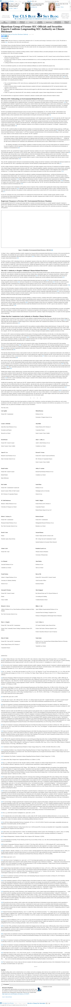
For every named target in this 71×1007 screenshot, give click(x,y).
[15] (22, 183)
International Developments (57, 22)
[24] (19, 281)
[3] (64, 102)
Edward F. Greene (65, 16)
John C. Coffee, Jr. (14, 8)
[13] (18, 179)
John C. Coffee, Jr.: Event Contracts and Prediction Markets (14, 5)
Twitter (36, 1)
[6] (16, 125)
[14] (62, 180)
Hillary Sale (34, 7)
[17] (4, 191)
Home (16, 1)
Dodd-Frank (49, 22)
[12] (63, 171)
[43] (66, 387)
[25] (54, 281)
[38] (17, 357)
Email (34, 1)
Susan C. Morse (60, 7)
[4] (50, 114)
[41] (11, 368)
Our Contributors (4, 22)
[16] (18, 188)
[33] (28, 337)
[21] (37, 275)
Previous (0, 7)
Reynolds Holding (6, 17)
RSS (32, 1)
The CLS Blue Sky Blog (35, 16)
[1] (1, 659)
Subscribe (29, 1)
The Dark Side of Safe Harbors (62, 4)
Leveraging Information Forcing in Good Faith (37, 4)
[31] (19, 323)
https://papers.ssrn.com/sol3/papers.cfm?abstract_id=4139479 (15, 994)
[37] (43, 355)
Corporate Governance (13, 22)
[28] (26, 302)
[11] (60, 163)
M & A (31, 22)
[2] (64, 76)
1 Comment (3, 38)
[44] (60, 390)
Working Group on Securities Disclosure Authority (15, 34)
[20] (18, 258)
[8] (19, 147)
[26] (69, 285)
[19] (33, 256)
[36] (14, 349)
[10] (20, 158)
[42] (6, 377)
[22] (63, 277)
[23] (47, 280)
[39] (62, 363)
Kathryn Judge (65, 17)
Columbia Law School (8, 1)
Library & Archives (66, 22)
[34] (20, 345)
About (20, 1)
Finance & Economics (22, 22)
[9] (69, 152)
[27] (58, 291)
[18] (2, 776)
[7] (57, 130)
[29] (15, 305)
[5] (52, 118)
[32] (48, 329)
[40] (7, 366)
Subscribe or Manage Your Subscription (36, 1003)
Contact (24, 1)
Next (70, 7)
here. (6, 42)
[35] (2, 348)
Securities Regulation (40, 22)
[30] (65, 319)
